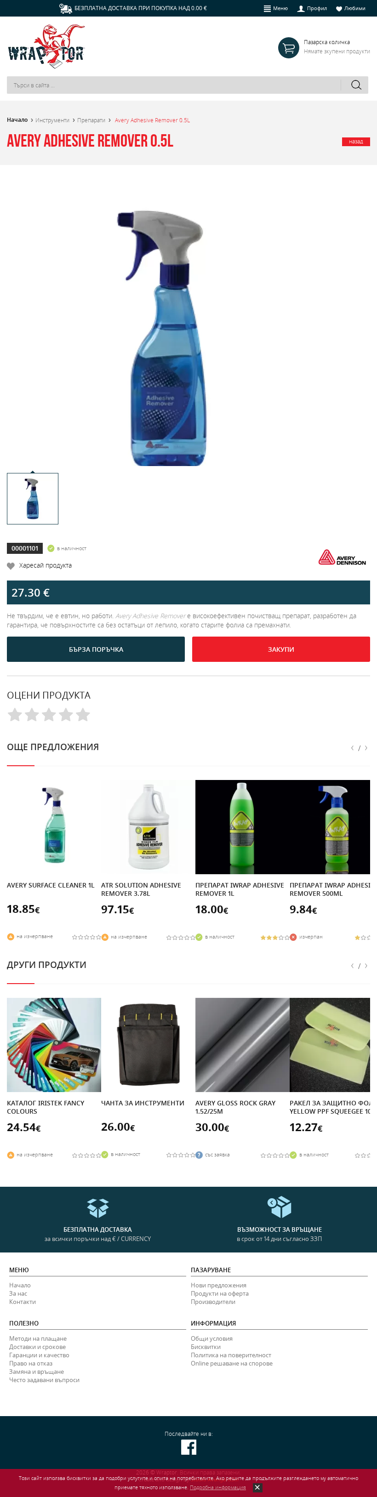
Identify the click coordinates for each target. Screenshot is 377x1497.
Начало (17, 120)
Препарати (91, 120)
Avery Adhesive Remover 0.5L (152, 120)
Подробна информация (218, 1487)
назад (356, 141)
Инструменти (52, 120)
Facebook (188, 1447)
